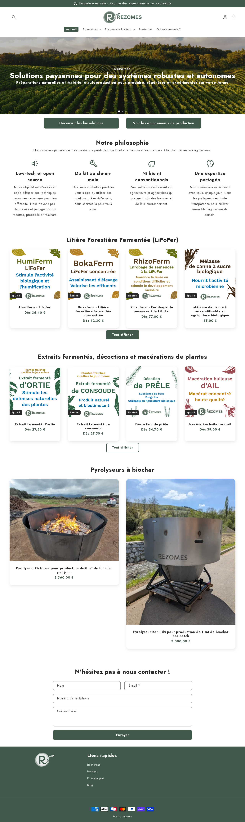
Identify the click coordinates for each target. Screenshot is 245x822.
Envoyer (122, 735)
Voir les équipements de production (163, 123)
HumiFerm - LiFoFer (35, 307)
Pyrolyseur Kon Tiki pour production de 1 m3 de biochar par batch (181, 634)
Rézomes (127, 816)
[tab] (119, 111)
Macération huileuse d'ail (210, 424)
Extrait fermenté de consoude (93, 426)
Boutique (92, 771)
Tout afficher (122, 334)
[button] (14, 17)
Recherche (93, 765)
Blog (90, 785)
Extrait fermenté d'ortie (35, 424)
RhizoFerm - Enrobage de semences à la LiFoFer (152, 309)
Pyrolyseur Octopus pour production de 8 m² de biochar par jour (64, 570)
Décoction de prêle (151, 424)
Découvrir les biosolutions (81, 123)
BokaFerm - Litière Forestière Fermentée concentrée (93, 311)
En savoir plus (95, 778)
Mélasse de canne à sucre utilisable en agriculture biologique (210, 311)
